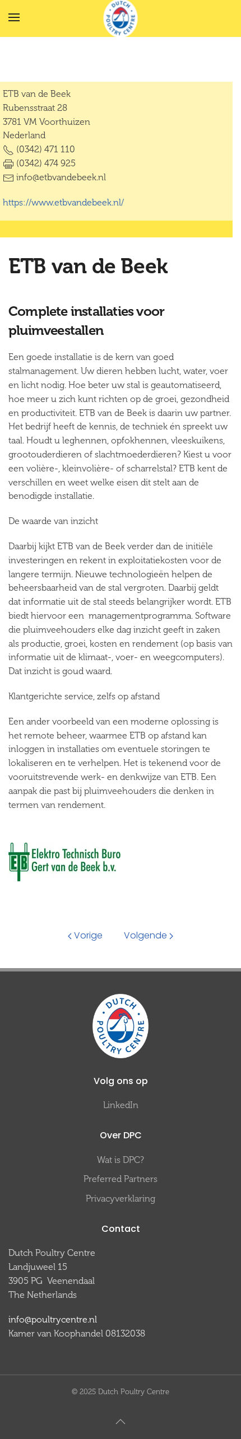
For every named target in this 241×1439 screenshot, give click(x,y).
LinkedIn (120, 1105)
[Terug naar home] (121, 18)
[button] (14, 17)
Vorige (88, 935)
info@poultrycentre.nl (52, 1319)
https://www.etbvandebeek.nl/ (63, 202)
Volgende (145, 935)
